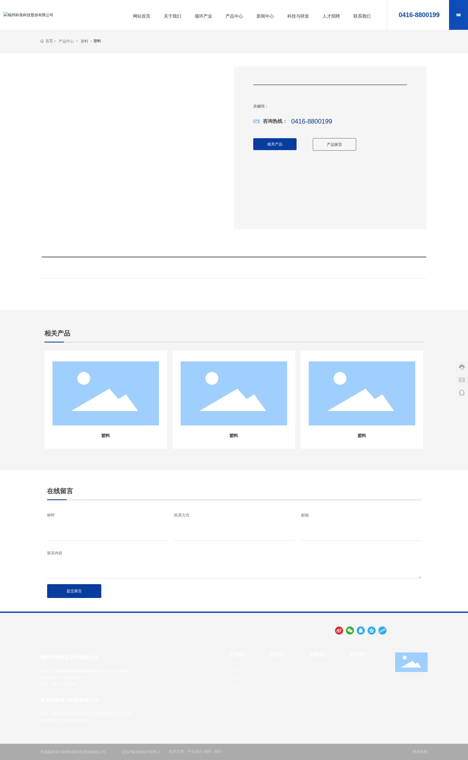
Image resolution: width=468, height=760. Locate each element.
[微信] (350, 630)
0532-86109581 (73, 720)
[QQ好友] (361, 630)
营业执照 (420, 751)
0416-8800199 (418, 14)
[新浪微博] (339, 630)
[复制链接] (382, 630)
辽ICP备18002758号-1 (141, 752)
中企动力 (195, 751)
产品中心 (66, 41)
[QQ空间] (372, 630)
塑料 (84, 41)
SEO (218, 751)
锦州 (208, 751)
